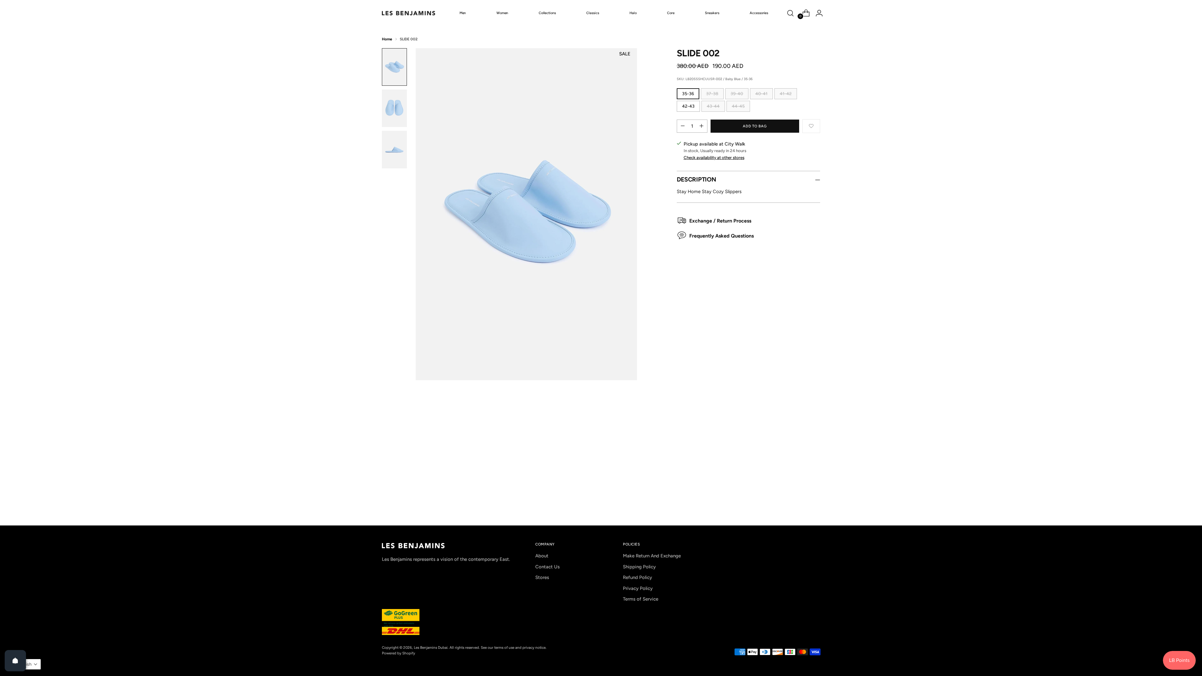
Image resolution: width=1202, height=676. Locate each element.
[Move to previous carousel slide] (800, 424)
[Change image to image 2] (394, 108)
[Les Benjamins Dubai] (408, 13)
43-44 (713, 106)
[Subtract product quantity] (682, 126)
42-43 (688, 106)
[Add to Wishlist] (811, 126)
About (541, 556)
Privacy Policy (638, 588)
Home (387, 39)
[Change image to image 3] (394, 149)
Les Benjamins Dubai (431, 647)
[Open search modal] (790, 13)
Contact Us (547, 567)
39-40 (737, 93)
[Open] (15, 660)
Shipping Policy (639, 567)
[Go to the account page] (816, 13)
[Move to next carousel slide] (814, 424)
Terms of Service (640, 599)
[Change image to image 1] (394, 67)
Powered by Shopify (398, 653)
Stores (542, 577)
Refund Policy (637, 577)
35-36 (688, 93)
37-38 (712, 93)
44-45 (738, 106)
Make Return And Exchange (652, 556)
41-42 (786, 93)
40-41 (761, 93)
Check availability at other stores (714, 157)
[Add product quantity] (701, 126)
